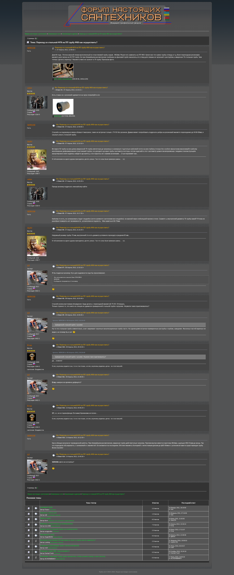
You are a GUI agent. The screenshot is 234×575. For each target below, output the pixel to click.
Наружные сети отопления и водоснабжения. (61, 520)
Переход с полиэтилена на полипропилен (56, 524)
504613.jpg (57, 116)
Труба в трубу (45, 518)
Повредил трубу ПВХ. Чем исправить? (55, 551)
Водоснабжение (55, 526)
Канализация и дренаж (53, 515)
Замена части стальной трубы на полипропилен (59, 529)
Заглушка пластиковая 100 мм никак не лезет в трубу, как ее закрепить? (68, 540)
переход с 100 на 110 (48, 513)
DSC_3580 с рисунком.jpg (63, 79)
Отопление (53, 509)
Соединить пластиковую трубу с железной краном (59, 546)
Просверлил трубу (47, 535)
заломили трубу (46, 507)
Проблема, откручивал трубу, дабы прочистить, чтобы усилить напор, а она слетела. (73, 556)
